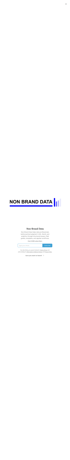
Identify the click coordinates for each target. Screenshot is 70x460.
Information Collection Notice (34, 252)
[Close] (66, 4)
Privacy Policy (48, 252)
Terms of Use (43, 250)
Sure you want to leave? (34, 255)
